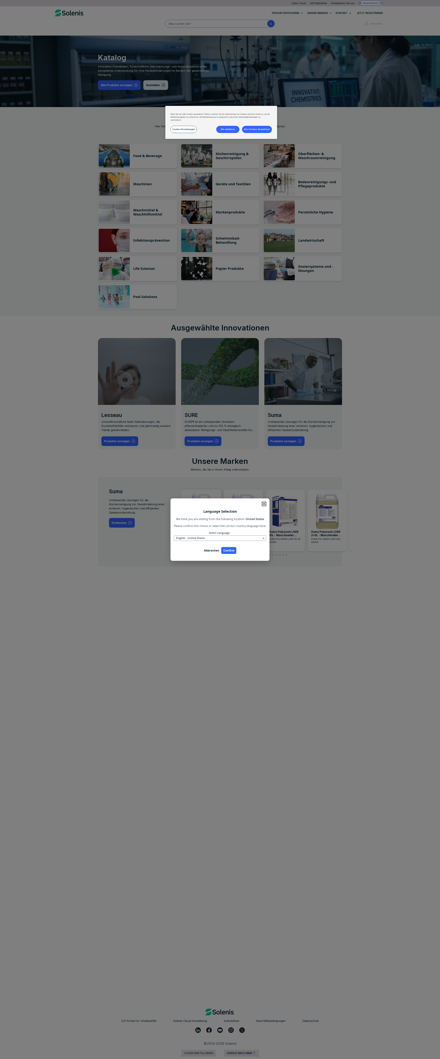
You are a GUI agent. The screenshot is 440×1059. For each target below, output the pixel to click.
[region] (221, 122)
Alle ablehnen (228, 129)
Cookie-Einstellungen (183, 129)
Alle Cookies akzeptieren (257, 129)
